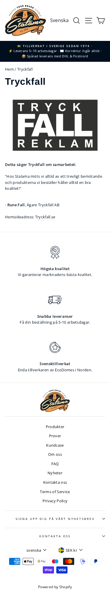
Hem (9, 69)
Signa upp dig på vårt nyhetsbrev (55, 519)
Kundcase (55, 445)
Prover (55, 435)
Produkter (55, 426)
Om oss (55, 454)
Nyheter (55, 472)
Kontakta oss (55, 482)
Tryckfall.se (45, 216)
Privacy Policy (55, 500)
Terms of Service (55, 491)
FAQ (55, 463)
